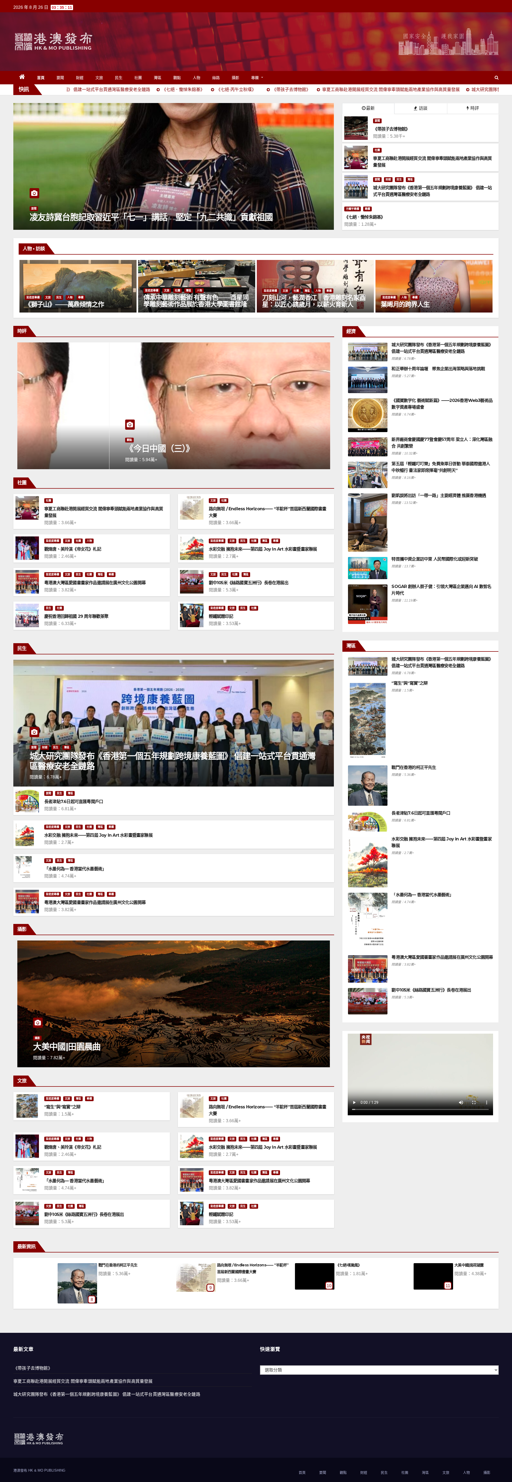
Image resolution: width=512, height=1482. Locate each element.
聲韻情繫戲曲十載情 (303, 1046)
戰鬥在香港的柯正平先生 (413, 767)
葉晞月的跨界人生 (137, 304)
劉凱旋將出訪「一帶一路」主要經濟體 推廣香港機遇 (438, 495)
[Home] (22, 77)
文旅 (99, 77)
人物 (197, 77)
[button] (497, 77)
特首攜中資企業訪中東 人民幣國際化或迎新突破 (434, 559)
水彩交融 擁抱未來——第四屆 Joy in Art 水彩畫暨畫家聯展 (263, 549)
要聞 (60, 77)
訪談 (422, 108)
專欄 (255, 77)
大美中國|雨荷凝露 (78, 1265)
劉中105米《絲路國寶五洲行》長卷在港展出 (248, 582)
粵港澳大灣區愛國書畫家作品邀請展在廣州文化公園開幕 (95, 582)
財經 (80, 77)
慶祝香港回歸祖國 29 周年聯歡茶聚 (76, 616)
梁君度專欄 (121, 297)
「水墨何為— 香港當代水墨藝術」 (75, 868)
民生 (119, 77)
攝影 (235, 77)
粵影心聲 (273, 1038)
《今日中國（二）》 (67, 448)
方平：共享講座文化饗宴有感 (324, 1265)
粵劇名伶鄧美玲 (372, 304)
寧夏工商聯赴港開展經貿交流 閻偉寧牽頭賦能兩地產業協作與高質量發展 (83, 1381)
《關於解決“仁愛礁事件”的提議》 (209, 1265)
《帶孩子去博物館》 (32, 1368)
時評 (474, 108)
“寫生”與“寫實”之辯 (62, 1106)
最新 (370, 108)
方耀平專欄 (352, 208)
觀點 (177, 77)
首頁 (41, 77)
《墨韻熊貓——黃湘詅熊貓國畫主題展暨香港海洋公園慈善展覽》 (283, 301)
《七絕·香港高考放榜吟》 (439, 1265)
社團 (138, 77)
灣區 (158, 77)
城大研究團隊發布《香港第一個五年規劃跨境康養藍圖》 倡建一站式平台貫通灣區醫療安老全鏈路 (172, 761)
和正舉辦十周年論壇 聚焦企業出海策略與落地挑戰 (438, 368)
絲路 (216, 77)
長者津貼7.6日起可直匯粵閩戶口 (73, 801)
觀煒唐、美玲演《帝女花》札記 (72, 549)
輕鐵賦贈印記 (221, 616)
